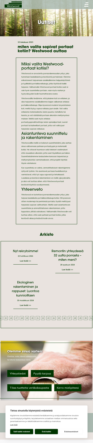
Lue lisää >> (25, 261)
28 (75, 318)
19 (27, 318)
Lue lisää (13, 424)
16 (11, 318)
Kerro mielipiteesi (68, 387)
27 (70, 318)
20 (32, 318)
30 (86, 318)
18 (22, 318)
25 (59, 318)
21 (38, 318)
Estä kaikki (46, 432)
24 (54, 318)
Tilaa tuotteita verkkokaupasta (29, 387)
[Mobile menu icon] (86, 4)
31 (91, 318)
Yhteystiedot (18, 373)
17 (16, 318)
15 (6, 318)
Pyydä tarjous (42, 373)
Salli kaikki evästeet (21, 432)
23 (48, 318)
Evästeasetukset (71, 432)
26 (64, 318)
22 (43, 318)
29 (80, 318)
